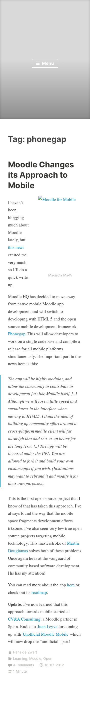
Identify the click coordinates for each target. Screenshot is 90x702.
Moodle (35, 658)
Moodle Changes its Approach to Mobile (41, 175)
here (71, 585)
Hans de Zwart (25, 652)
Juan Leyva (48, 626)
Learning (20, 658)
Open (47, 658)
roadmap (39, 592)
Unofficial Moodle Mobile (45, 634)
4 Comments (23, 665)
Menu (47, 63)
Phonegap (17, 334)
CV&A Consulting (24, 619)
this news (16, 247)
